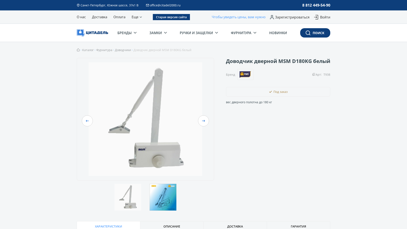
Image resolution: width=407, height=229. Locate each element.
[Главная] (78, 50)
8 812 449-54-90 (316, 5)
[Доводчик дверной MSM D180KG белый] (145, 119)
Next (203, 120)
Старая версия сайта (171, 17)
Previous (87, 120)
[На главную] (94, 32)
